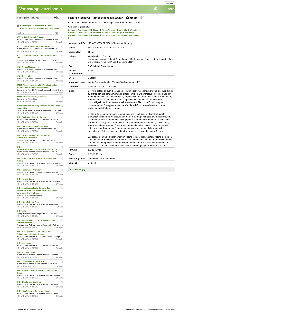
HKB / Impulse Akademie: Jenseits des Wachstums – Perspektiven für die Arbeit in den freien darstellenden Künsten (37, 190)
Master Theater (28, 28)
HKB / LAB (21, 211)
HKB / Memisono (24, 243)
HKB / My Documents (26, 252)
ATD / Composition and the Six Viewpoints (35, 46)
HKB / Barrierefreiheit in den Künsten (33, 126)
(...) (69, 38)
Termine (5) (79, 169)
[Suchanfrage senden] (56, 33)
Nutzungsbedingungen (154, 309)
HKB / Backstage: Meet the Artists (31, 117)
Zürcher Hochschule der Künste (29, 309)
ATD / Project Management (28, 67)
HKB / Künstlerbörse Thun (28, 202)
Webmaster (170, 309)
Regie (119, 33)
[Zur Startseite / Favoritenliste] (18, 26)
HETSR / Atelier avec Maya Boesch (32, 97)
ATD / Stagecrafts (24, 76)
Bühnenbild (122, 30)
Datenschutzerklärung (134, 309)
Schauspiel (122, 35)
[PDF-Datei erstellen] (142, 18)
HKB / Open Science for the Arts (31, 261)
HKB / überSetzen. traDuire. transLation (34, 291)
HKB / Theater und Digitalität (29, 282)
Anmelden (170, 3)
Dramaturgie (42, 28)
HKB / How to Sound (26, 179)
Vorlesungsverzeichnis (40, 9)
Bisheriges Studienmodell (33, 26)
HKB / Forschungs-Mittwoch (29, 170)
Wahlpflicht (55, 28)
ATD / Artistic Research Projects (30, 37)
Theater (50, 26)
